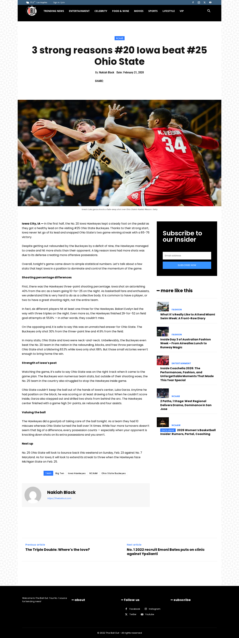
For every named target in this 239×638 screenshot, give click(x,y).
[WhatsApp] (132, 81)
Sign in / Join (59, 2)
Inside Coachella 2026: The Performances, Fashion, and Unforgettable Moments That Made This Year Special (187, 374)
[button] (209, 11)
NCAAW (176, 425)
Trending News (54, 11)
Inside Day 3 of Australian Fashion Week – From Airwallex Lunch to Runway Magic (185, 343)
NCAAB (119, 38)
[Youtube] (210, 2)
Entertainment (79, 11)
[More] (140, 81)
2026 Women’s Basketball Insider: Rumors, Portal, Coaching (188, 432)
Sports (153, 11)
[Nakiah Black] (34, 495)
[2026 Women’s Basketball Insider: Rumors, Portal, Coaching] (163, 422)
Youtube (149, 614)
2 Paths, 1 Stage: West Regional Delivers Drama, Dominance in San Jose (186, 405)
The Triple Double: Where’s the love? (57, 549)
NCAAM (93, 473)
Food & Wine (120, 11)
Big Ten (59, 473)
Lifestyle (169, 11)
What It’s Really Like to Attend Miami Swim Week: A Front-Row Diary (187, 316)
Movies (138, 11)
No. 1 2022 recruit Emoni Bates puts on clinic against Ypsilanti (166, 551)
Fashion (177, 310)
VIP (182, 11)
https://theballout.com (59, 498)
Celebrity (100, 11)
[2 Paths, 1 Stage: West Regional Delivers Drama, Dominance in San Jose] (163, 393)
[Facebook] (193, 2)
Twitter (132, 614)
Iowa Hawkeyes (77, 473)
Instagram (154, 608)
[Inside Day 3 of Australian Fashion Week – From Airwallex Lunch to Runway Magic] (163, 331)
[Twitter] (204, 2)
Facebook (134, 608)
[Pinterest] (124, 81)
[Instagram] (198, 2)
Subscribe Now (187, 265)
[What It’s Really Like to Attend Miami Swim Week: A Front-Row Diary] (163, 306)
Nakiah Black (106, 72)
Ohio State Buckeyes (113, 473)
